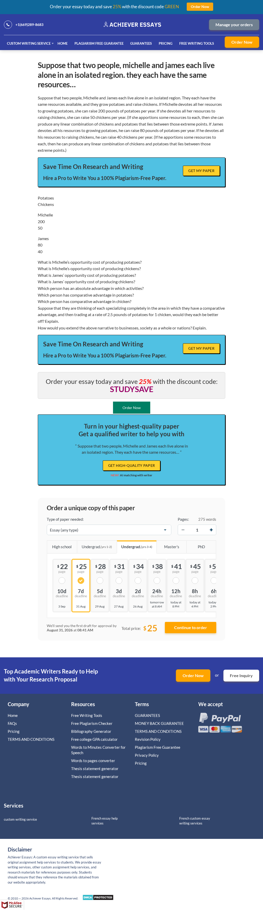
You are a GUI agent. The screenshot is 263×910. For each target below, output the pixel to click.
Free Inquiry (241, 675)
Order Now (241, 42)
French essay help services (104, 820)
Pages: (183, 519)
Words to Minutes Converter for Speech (98, 750)
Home (63, 43)
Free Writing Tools (196, 43)
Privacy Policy (147, 755)
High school (62, 546)
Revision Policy (148, 739)
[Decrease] (183, 530)
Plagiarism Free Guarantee (99, 43)
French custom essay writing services (194, 820)
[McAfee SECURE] (12, 905)
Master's (171, 546)
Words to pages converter (93, 760)
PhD (201, 546)
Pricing (165, 43)
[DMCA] (98, 898)
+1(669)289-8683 (29, 24)
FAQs (12, 723)
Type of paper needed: (65, 519)
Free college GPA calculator (94, 739)
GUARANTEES (141, 43)
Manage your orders (234, 24)
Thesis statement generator (94, 768)
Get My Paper (201, 170)
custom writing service (20, 819)
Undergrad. (97, 546)
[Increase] (211, 530)
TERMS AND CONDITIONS (31, 739)
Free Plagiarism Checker (91, 723)
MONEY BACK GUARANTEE (159, 723)
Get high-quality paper (131, 465)
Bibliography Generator (91, 731)
